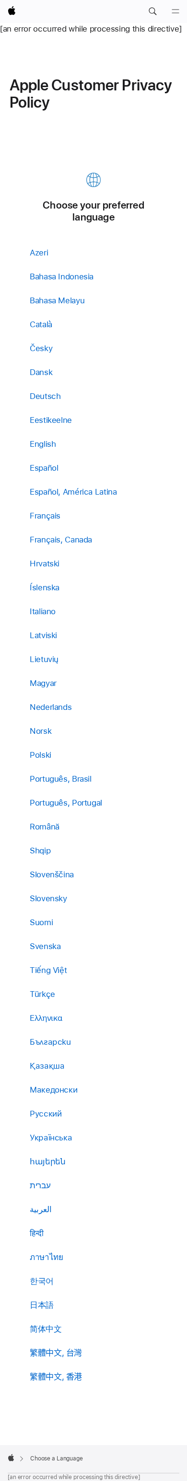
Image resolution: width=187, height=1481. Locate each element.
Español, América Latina (73, 492)
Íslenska (44, 587)
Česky (41, 348)
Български (50, 1042)
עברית (40, 1185)
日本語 (42, 1305)
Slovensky (48, 898)
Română (44, 826)
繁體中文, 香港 (56, 1377)
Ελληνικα (46, 1018)
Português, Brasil (61, 779)
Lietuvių (44, 659)
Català (41, 324)
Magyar (43, 683)
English (43, 444)
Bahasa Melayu (57, 300)
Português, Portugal (66, 802)
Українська (51, 1137)
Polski (40, 755)
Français (45, 515)
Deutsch (45, 396)
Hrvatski (44, 563)
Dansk (41, 372)
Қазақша (47, 1066)
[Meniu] (175, 11)
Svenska (45, 946)
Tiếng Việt (48, 970)
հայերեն (47, 1161)
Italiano (43, 611)
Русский (45, 1113)
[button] (152, 11)
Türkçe (42, 994)
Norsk (40, 731)
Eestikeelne (51, 420)
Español (44, 468)
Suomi (41, 922)
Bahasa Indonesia (62, 276)
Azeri (39, 252)
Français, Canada (61, 539)
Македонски (53, 1089)
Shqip (40, 850)
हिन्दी (37, 1233)
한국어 (42, 1281)
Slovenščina (52, 874)
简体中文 (46, 1329)
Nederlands (50, 707)
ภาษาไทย (46, 1257)
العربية (41, 1209)
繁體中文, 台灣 (56, 1353)
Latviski (43, 635)
